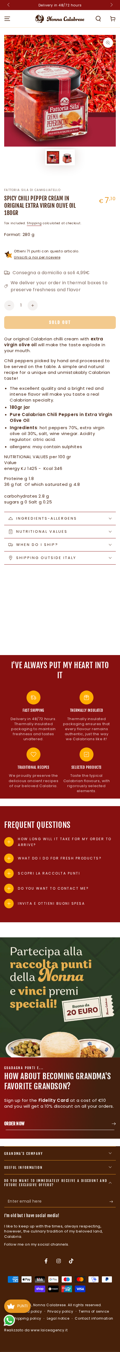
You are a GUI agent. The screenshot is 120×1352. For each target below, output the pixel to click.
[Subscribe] (112, 1202)
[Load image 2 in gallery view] (67, 157)
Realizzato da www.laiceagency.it (36, 1330)
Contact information (94, 1318)
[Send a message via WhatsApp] (9, 1320)
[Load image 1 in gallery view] (53, 157)
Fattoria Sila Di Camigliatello (32, 190)
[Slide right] (111, 5)
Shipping (34, 223)
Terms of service (94, 1311)
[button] (98, 18)
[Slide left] (9, 5)
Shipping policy (26, 1318)
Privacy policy (60, 1311)
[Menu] (7, 18)
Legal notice (58, 1318)
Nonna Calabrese (49, 1305)
